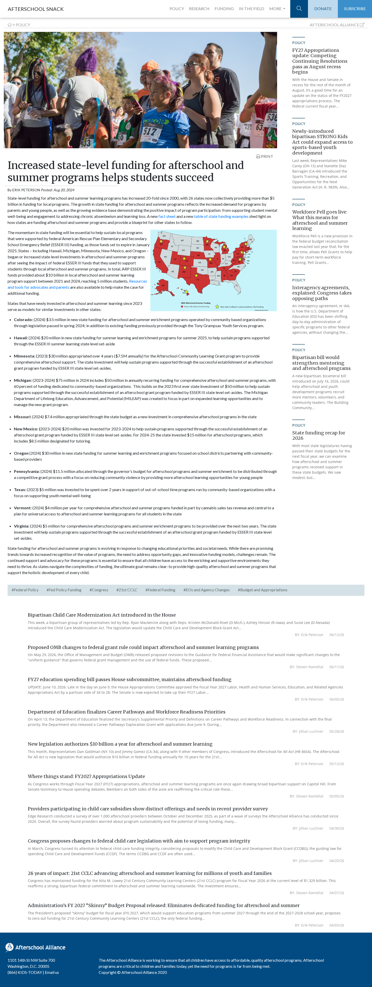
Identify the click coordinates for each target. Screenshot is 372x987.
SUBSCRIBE (355, 8)
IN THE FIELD (251, 8)
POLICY (177, 8)
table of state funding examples (221, 216)
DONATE (323, 8)
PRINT (266, 156)
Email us (52, 972)
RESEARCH (199, 8)
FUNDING (224, 8)
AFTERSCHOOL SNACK (36, 9)
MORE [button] (275, 8)
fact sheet (167, 216)
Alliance (334, 24)
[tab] (25, 590)
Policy (23, 24)
